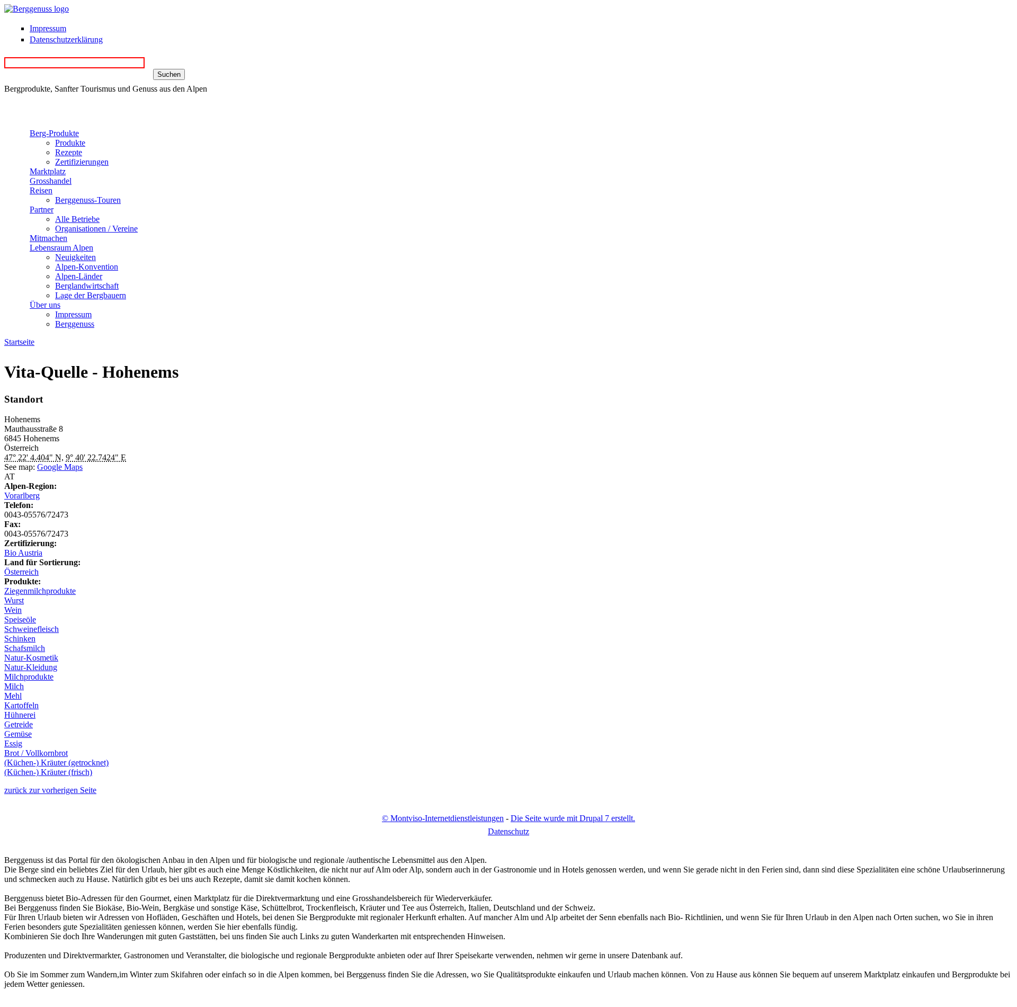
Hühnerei (19, 714)
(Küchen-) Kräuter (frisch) (48, 772)
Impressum (48, 28)
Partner (41, 209)
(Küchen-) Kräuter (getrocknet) (56, 762)
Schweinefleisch (31, 629)
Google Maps (60, 466)
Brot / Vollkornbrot (36, 753)
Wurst (14, 600)
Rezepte (68, 152)
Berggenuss (74, 323)
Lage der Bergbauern (90, 295)
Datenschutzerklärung (66, 39)
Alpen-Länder (78, 276)
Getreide (18, 724)
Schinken (19, 638)
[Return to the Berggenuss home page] (36, 8)
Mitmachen (48, 238)
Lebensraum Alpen (61, 247)
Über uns (45, 304)
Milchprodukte (28, 676)
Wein (13, 609)
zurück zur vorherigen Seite (50, 790)
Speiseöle (20, 619)
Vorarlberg (22, 495)
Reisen (41, 190)
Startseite (19, 341)
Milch (14, 686)
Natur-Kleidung (30, 667)
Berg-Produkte (54, 133)
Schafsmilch (24, 648)
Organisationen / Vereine (96, 228)
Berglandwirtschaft (87, 285)
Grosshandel (51, 180)
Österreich (21, 571)
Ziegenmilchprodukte (40, 590)
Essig (13, 743)
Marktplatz (48, 171)
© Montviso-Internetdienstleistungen (443, 818)
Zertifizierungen (82, 161)
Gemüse (18, 733)
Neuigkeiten (75, 257)
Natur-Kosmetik (31, 657)
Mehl (13, 695)
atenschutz (508, 831)
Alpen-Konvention (86, 266)
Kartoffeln (21, 705)
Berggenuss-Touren (88, 199)
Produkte (70, 142)
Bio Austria (23, 552)
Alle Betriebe (77, 219)
